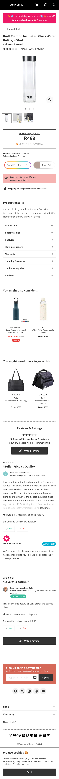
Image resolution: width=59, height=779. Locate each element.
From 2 (23, 48)
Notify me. (30, 177)
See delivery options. (29, 133)
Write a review (36, 48)
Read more (45, 507)
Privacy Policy (12, 764)
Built (13, 29)
